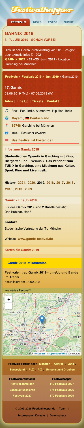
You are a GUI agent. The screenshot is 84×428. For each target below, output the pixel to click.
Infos (9, 101)
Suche (69, 22)
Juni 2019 (52, 76)
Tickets (37, 101)
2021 (21, 182)
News (37, 22)
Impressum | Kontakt (31, 415)
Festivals (18, 22)
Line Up (22, 101)
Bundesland (17, 369)
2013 (18, 189)
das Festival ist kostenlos (31, 140)
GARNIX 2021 (15, 59)
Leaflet (41, 353)
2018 (50, 182)
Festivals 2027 (22, 395)
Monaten (44, 363)
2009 (28, 189)
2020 (31, 182)
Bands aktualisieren (22, 390)
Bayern (17, 118)
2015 (8, 189)
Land (71, 363)
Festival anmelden (22, 384)
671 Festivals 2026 (62, 390)
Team (62, 408)
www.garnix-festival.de (35, 239)
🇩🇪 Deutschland (37, 118)
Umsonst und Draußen (60, 369)
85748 (16, 125)
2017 (60, 182)
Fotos (52, 22)
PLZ (31, 369)
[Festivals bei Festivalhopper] (42, 9)
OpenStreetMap (58, 353)
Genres (59, 363)
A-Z (40, 369)
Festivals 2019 (31, 76)
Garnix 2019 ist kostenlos (27, 263)
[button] (42, 319)
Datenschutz (58, 415)
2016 (69, 182)
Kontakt (53, 101)
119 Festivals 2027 (62, 384)
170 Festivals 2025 (62, 395)
